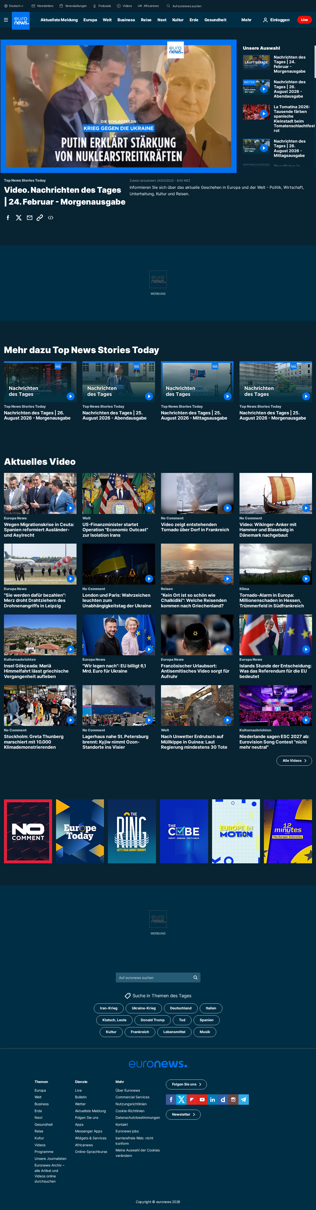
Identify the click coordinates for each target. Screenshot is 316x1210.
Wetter (80, 1104)
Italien (211, 1008)
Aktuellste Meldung (59, 19)
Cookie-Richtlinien (130, 1111)
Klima (244, 588)
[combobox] (193, 6)
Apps (79, 1124)
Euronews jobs (127, 1131)
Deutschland (181, 1008)
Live (304, 20)
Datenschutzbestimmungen (138, 1117)
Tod (182, 1020)
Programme (44, 1151)
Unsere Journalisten (50, 1158)
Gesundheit (215, 19)
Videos (40, 1145)
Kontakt (122, 1124)
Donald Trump (153, 1020)
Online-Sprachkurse (91, 1151)
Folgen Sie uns (86, 1117)
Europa (90, 19)
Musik (205, 1032)
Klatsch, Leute (114, 1020)
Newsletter (181, 1114)
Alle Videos (292, 760)
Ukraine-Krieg (144, 1008)
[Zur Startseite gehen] (21, 21)
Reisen (167, 588)
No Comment (172, 518)
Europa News (15, 518)
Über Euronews (128, 1090)
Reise (146, 19)
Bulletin (81, 1097)
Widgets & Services (90, 1138)
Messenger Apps (88, 1131)
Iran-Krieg (109, 1008)
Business (126, 19)
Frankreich (140, 1032)
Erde (194, 19)
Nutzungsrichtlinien (131, 1104)
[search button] (168, 6)
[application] (118, 106)
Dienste (81, 1082)
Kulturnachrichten (20, 659)
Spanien (207, 1020)
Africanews (84, 1145)
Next (162, 19)
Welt (107, 19)
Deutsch (14, 6)
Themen (41, 1082)
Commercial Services (132, 1097)
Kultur (178, 19)
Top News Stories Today (25, 406)
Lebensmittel (174, 1032)
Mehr (120, 1082)
